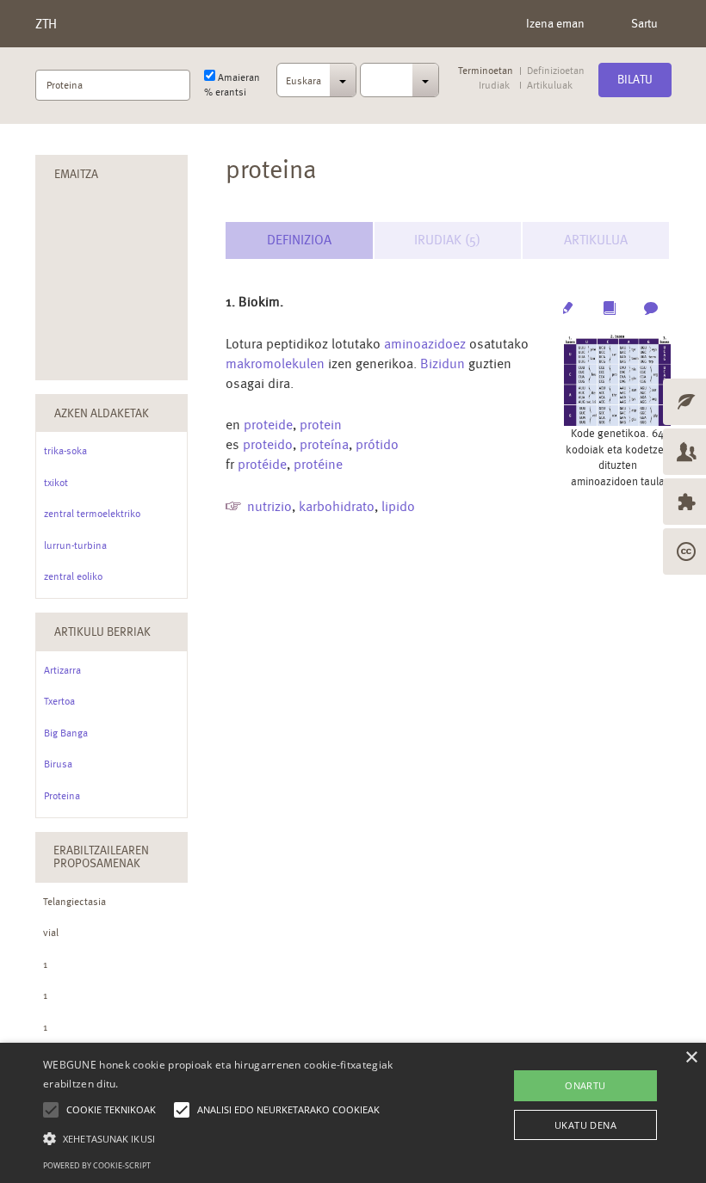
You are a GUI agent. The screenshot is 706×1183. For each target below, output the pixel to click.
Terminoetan (485, 71)
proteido (268, 444)
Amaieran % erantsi (232, 84)
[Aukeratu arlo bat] (400, 80)
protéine (318, 464)
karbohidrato (337, 506)
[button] (244, 1138)
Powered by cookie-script (97, 1165)
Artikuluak (549, 85)
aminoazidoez (425, 344)
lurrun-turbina (75, 545)
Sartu (644, 23)
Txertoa (59, 701)
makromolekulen (275, 363)
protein (321, 424)
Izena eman (555, 23)
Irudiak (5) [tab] (447, 239)
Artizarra (62, 670)
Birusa (58, 764)
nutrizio (269, 506)
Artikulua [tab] (596, 239)
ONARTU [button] (585, 1085)
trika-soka (65, 451)
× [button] (690, 1057)
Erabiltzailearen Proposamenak (101, 856)
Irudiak (494, 85)
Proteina (62, 796)
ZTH (46, 23)
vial (51, 933)
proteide (268, 424)
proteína (324, 444)
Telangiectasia (74, 902)
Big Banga (66, 733)
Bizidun (442, 363)
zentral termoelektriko (92, 514)
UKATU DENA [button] (585, 1124)
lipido (398, 506)
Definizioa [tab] (299, 239)
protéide (262, 464)
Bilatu (635, 79)
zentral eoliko (73, 576)
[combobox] (316, 85)
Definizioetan (556, 71)
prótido (377, 444)
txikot (56, 483)
